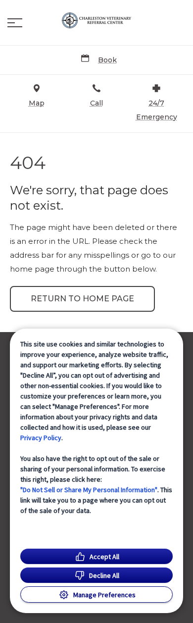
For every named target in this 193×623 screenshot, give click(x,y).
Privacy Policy (40, 437)
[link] (96, 20)
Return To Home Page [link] (82, 298)
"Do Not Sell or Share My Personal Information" (88, 489)
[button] (14, 22)
